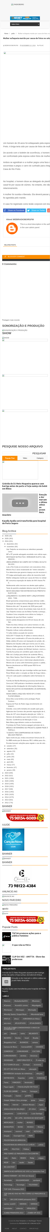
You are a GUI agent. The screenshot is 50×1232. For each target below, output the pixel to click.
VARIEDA (34, 1204)
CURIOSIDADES (10, 1056)
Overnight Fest (19, 1136)
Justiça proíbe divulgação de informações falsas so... (25, 686)
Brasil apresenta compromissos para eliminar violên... (26, 601)
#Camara (7, 1005)
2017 (7, 789)
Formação (8, 1096)
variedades (8, 1208)
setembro (10, 748)
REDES (23, 1158)
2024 (7, 541)
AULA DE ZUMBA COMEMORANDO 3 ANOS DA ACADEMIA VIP (22, 1028)
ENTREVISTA (9, 1078)
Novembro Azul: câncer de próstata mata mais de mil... (26, 609)
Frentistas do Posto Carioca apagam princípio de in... (25, 725)
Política (26, 1149)
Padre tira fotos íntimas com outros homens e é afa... (25, 625)
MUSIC (20, 1127)
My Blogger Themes (35, 1221)
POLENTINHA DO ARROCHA (14, 1140)
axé (5, 1033)
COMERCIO (8, 1051)
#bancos (7, 1001)
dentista (23, 1056)
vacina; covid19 (9, 1204)
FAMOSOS (16, 1082)
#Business (36, 1001)
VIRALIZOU (31, 1208)
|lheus (16, 1019)
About (14, 1228)
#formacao (8, 1010)
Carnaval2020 (26, 1047)
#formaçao (20, 1010)
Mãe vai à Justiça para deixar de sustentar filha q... (25, 654)
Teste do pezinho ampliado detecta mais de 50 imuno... (26, 588)
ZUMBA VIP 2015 (34, 1213)
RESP (6, 1162)
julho (9, 754)
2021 (7, 778)
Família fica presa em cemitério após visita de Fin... (25, 652)
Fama (6, 1082)
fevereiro (10, 767)
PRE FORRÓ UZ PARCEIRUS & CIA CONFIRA (21, 1154)
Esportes (21, 1078)
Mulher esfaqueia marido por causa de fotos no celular (26, 578)
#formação (32, 1010)
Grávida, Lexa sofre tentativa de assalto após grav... (25, 709)
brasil (27, 1038)
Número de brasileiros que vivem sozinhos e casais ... (26, 717)
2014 (7, 797)
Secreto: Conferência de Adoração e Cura (21, 720)
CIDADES (39, 1047)
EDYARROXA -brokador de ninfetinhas (18, 1073)
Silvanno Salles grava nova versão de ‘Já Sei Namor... (26, 646)
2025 (7, 538)
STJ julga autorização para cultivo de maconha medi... (26, 575)
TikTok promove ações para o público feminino (26, 934)
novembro (11, 546)
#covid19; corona (21, 1005)
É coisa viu (40, 1060)
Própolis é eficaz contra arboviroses (19, 630)
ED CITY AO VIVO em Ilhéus (14, 1069)
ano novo (7, 1023)
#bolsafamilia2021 (21, 1001)
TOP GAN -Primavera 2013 (14, 1189)
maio (9, 759)
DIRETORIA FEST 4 (24, 1060)
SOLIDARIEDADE (22, 1180)
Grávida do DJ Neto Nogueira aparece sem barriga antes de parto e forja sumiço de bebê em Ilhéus (23, 974)
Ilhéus (6, 1105)
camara (35, 1042)
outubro (10, 746)
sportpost (36, 1180)
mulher (20, 1122)
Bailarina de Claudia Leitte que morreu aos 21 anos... (26, 644)
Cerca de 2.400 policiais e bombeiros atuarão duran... (26, 683)
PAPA (31, 1136)
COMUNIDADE (22, 1051)
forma (24, 1091)
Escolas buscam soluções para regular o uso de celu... (26, 743)
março (9, 765)
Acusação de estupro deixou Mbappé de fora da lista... (26, 603)
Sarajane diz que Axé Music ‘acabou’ (19, 617)
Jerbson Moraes (28, 1105)
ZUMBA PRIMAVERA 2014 (13, 1213)
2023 (7, 773)
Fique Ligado (9, 1087)
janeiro (9, 770)
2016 (7, 792)
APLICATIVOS (20, 1023)
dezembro (11, 544)
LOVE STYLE (22, 1113)
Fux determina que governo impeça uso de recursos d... (27, 572)
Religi (32, 1158)
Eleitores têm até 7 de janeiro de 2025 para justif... (24, 606)
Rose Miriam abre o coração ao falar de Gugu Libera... (26, 673)
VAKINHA (23, 1204)
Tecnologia (20, 1185)
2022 (7, 776)
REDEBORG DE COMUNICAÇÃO (29, 1223)
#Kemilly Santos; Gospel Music (15, 1014)
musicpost (7, 1131)
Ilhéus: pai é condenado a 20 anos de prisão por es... (26, 638)
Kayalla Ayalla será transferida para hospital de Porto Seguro (24, 990)
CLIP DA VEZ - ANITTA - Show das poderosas (28, 957)
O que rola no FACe (21, 945)
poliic (6, 1149)
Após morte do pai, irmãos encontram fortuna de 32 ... (26, 738)
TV (5, 1199)
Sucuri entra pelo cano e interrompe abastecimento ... (26, 660)
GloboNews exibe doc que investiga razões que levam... (27, 670)
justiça (42, 1109)
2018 (7, 786)
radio (6, 1158)
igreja (33, 1100)
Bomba (18, 1038)
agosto (9, 751)
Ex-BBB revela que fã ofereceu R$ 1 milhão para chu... (26, 740)
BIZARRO (7, 1038)
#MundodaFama (37, 1014)
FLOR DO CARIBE (11, 1091)
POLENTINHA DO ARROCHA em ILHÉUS (19, 1145)
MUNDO (30, 1122)
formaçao (33, 1091)
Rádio (14, 1158)
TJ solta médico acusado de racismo (19, 633)
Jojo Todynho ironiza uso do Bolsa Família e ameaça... (26, 612)
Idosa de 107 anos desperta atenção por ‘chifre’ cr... (25, 714)
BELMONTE (33, 1033)
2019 (7, 784)
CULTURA (36, 1051)
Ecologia (26, 1065)
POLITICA (15, 1149)
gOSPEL (28, 1096)
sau (13, 1162)
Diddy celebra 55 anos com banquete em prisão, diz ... (26, 641)
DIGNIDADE (8, 1060)
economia (37, 1065)
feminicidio (28, 1082)
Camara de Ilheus (10, 1047)
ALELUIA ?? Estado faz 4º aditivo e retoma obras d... (25, 636)
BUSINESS (24, 1042)
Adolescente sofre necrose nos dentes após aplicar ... (26, 585)
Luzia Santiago (36, 1113)
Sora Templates (21, 1221)
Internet (15, 1105)
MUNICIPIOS (9, 1127)
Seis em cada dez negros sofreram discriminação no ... (26, 627)
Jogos (41, 1105)
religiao (41, 1158)
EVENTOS (41, 1078)
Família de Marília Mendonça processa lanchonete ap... (26, 681)
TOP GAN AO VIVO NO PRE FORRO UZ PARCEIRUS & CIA (24, 1194)
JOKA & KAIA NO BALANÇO (14, 1109)
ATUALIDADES (35, 1023)
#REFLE (7, 1019)
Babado (14, 1033)
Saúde (30, 1162)
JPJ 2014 (32, 1109)
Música (40, 1127)
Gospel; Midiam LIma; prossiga (15, 1100)
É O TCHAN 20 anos (11, 1065)
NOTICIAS (37, 1131)
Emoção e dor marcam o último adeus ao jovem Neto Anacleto (29, 979)
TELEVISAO (33, 1185)
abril (8, 762)
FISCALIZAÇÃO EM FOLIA (28, 1087)
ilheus (41, 1100)
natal (28, 1131)
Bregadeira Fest (10, 1042)
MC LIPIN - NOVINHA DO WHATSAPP (29, 1118)
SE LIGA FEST (9, 1167)
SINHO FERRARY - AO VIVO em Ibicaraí (19, 1176)
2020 (7, 781)
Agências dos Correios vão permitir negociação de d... (26, 711)
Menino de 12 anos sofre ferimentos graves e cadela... (26, 663)
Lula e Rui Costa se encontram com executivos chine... (26, 567)
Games (18, 1096)
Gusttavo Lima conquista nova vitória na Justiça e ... (25, 614)
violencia (19, 1208)
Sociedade (8, 1180)
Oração (6, 1136)
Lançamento (8, 1113)
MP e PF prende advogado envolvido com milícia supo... (27, 554)
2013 (7, 800)
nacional (19, 1131)
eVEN (31, 1078)
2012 (7, 803)
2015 (7, 794)
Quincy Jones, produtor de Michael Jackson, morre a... (26, 649)
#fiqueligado (36, 1005)
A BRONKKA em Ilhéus (31, 1019)
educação (32, 1069)
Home (7, 1228)
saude (21, 1162)
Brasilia (35, 1038)
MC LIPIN (7, 1118)
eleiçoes (39, 1073)
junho (9, 757)
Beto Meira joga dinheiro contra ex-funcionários (23, 722)
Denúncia (33, 1056)
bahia (23, 1033)
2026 (7, 536)
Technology (8, 1185)
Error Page (33, 1228)
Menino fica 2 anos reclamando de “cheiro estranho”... (26, 570)
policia (41, 1145)
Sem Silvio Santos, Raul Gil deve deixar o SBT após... (26, 657)
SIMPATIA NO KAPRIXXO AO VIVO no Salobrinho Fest (24, 1171)
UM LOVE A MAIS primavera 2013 (22, 1199)
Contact (23, 1228)
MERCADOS (8, 1122)
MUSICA (30, 1127)
